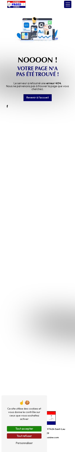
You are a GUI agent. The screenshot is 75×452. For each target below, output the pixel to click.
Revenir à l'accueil (37, 97)
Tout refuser (24, 436)
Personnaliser (24, 443)
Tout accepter (24, 428)
